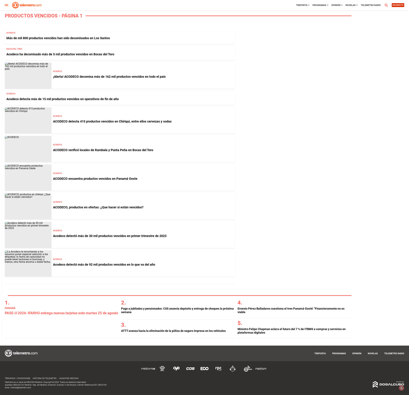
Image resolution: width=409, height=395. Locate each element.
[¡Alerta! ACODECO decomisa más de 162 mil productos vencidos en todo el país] (28, 76)
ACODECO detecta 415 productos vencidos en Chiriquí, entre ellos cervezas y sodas (112, 121)
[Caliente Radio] (233, 371)
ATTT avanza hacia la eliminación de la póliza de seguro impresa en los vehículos (173, 330)
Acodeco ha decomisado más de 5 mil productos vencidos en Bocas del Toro (60, 54)
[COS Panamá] (190, 371)
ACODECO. (57, 71)
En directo (398, 5)
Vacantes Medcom (68, 378)
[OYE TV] (176, 371)
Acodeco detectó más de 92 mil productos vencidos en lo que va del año (104, 264)
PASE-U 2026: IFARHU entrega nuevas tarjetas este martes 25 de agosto (61, 313)
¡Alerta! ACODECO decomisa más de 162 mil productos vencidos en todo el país (109, 77)
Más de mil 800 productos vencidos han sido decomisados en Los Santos (58, 38)
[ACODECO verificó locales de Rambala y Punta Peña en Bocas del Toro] (28, 149)
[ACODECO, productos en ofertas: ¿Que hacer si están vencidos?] (28, 206)
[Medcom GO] (148, 371)
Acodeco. (10, 33)
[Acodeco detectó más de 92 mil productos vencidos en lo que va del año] (28, 263)
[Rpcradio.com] (219, 371)
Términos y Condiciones (17, 378)
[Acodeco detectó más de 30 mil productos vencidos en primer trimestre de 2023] (28, 235)
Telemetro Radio (371, 5)
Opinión (335, 5)
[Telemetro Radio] (247, 371)
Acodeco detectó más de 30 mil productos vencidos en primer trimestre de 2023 (109, 236)
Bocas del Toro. (14, 49)
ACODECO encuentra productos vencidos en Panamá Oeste (95, 179)
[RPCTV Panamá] (162, 371)
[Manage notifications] (401, 388)
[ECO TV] (204, 371)
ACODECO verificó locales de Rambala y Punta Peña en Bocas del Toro (103, 150)
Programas (319, 5)
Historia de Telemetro (45, 378)
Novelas (351, 5)
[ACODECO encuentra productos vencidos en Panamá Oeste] (28, 178)
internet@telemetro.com (20, 388)
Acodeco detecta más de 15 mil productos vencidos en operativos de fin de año (62, 99)
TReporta (301, 5)
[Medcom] (261, 371)
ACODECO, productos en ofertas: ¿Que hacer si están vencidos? (98, 207)
